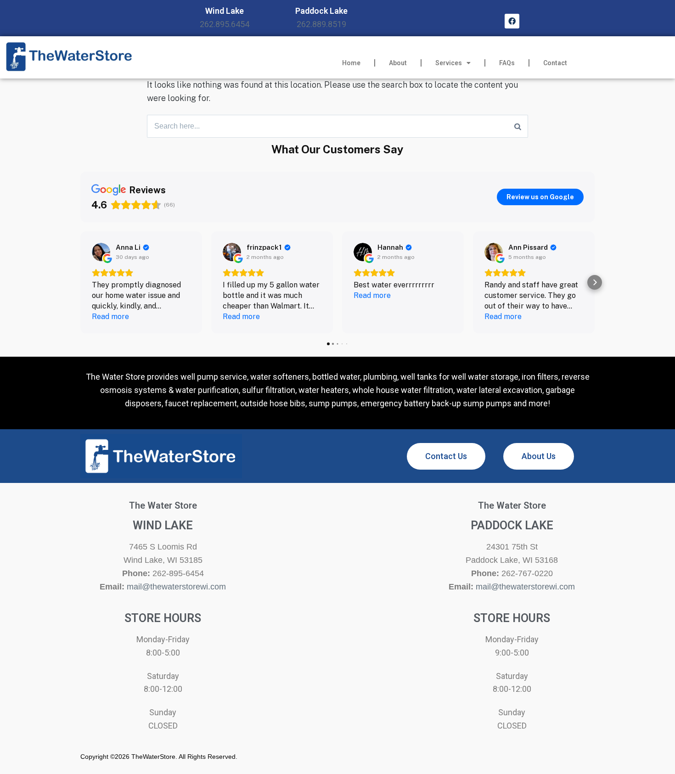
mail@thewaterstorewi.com (176, 586)
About (398, 63)
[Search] (517, 126)
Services (448, 63)
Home (351, 63)
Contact (555, 63)
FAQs (507, 63)
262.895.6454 (224, 24)
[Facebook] (512, 21)
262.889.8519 (321, 24)
